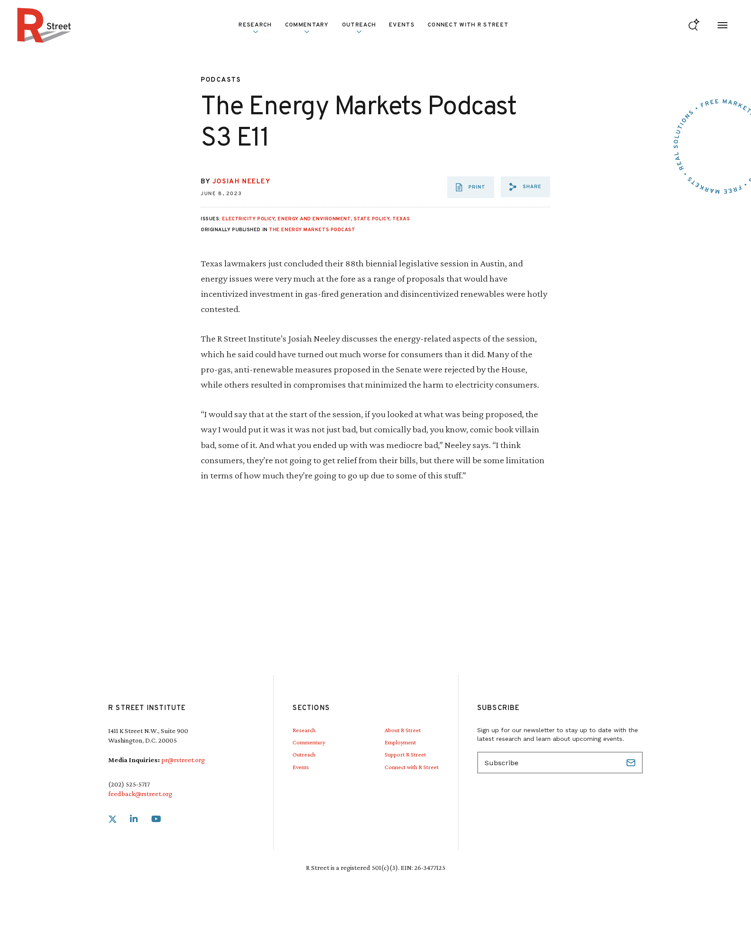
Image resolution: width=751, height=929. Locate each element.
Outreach (359, 25)
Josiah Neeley (242, 182)
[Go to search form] (694, 25)
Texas (401, 219)
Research (304, 730)
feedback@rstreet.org (140, 793)
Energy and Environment (314, 219)
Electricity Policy (248, 219)
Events (402, 25)
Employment (400, 742)
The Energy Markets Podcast (312, 230)
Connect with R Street (468, 25)
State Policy (372, 219)
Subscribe (632, 762)
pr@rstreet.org (183, 759)
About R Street (403, 730)
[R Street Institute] (44, 25)
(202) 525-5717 (129, 784)
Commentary (308, 742)
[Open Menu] (722, 25)
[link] (112, 819)
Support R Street (405, 754)
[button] (525, 186)
